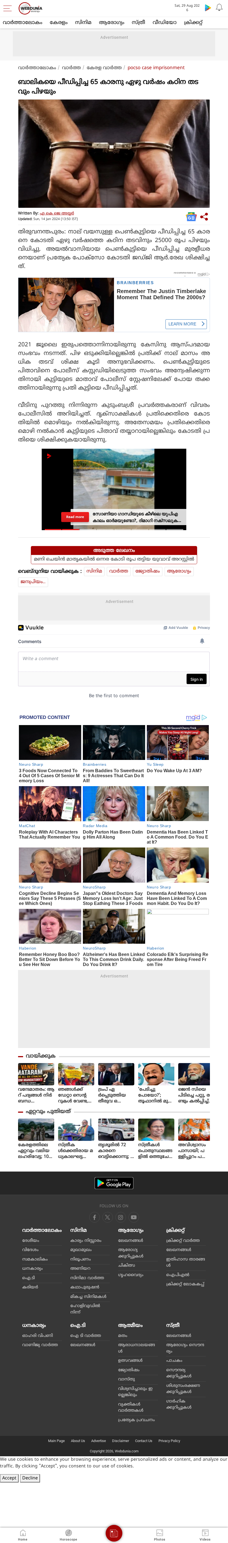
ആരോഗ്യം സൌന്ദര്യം (185, 1348)
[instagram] (134, 1217)
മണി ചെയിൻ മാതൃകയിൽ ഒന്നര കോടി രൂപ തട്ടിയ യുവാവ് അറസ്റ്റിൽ (114, 559)
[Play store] (208, 7)
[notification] (219, 7)
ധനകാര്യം (32, 1268)
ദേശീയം (30, 1240)
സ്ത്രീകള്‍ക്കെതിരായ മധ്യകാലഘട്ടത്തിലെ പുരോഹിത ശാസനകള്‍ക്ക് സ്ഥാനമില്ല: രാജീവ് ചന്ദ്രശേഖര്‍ (75, 1151)
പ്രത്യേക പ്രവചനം (136, 1420)
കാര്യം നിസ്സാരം (85, 1240)
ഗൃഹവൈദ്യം (130, 1275)
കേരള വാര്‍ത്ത (104, 68)
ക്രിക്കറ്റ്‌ (193, 23)
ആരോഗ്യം (111, 23)
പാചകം (174, 1360)
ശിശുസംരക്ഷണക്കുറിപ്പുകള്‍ (183, 1389)
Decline (30, 1478)
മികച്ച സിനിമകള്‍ (88, 1297)
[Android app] (114, 1183)
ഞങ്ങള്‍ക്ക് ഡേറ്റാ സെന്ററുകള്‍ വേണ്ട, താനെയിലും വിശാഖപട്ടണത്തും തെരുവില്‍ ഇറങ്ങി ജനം (75, 1095)
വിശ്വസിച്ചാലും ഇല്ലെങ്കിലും (135, 1392)
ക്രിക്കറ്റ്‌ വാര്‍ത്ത (183, 1240)
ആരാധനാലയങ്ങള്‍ (136, 1348)
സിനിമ (83, 23)
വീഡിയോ (165, 23)
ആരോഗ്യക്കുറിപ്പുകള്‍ (130, 1253)
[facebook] (95, 1217)
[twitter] (108, 1217)
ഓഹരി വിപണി (37, 1336)
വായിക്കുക (41, 1056)
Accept (9, 1478)
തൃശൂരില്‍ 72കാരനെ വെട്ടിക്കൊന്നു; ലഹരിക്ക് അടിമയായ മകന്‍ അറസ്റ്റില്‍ (116, 1151)
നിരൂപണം (80, 1259)
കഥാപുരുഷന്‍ (84, 1287)
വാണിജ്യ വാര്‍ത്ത (40, 1345)
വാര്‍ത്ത (71, 68)
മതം (122, 1336)
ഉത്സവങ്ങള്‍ (130, 1360)
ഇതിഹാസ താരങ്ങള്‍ (185, 1263)
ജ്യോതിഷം (147, 571)
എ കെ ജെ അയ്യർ (57, 213)
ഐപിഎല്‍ (177, 1275)
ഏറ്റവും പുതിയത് (48, 1112)
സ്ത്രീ (138, 23)
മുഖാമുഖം (81, 1250)
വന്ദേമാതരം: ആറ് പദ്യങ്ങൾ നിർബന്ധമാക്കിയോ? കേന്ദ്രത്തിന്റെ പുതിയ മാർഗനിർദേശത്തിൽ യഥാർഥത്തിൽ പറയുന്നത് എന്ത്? (36, 1095)
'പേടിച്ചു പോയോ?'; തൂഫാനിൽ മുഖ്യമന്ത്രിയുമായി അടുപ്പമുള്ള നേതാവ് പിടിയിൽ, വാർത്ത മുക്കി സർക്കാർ (156, 1095)
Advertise (98, 1441)
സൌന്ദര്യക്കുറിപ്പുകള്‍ (179, 1373)
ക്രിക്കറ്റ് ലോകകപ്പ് (185, 1284)
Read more (75, 517)
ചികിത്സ (126, 1265)
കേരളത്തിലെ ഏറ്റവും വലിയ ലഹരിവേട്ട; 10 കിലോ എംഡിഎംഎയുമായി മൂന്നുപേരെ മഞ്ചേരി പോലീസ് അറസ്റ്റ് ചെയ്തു (35, 1151)
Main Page (56, 1441)
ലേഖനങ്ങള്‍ (130, 1240)
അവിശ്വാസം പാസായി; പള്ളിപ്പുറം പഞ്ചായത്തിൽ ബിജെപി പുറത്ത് (192, 1151)
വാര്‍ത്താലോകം (22, 23)
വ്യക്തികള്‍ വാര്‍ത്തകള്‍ (130, 1408)
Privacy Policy (169, 1441)
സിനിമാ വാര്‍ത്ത (87, 1278)
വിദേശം (30, 1250)
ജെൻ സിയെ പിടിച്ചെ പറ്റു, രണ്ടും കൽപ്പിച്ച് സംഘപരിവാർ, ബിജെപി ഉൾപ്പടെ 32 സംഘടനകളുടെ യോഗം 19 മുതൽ (196, 1095)
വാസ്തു (126, 1379)
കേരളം (59, 23)
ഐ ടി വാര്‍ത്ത (85, 1336)
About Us (78, 1441)
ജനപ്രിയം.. (33, 582)
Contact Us (143, 1441)
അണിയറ (80, 1268)
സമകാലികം (35, 1259)
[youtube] (121, 1217)
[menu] (8, 8)
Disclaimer (120, 1441)
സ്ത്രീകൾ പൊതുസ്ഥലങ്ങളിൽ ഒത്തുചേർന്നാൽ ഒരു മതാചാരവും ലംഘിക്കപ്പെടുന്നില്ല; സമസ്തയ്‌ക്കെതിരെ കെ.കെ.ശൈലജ (155, 1151)
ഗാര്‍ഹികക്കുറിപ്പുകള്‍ (179, 1405)
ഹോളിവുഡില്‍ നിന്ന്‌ (85, 1309)
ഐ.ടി (28, 1278)
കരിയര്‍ (30, 1287)
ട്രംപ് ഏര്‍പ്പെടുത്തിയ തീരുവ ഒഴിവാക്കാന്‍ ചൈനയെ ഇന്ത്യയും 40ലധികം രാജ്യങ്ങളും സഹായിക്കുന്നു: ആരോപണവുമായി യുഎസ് (116, 1095)
